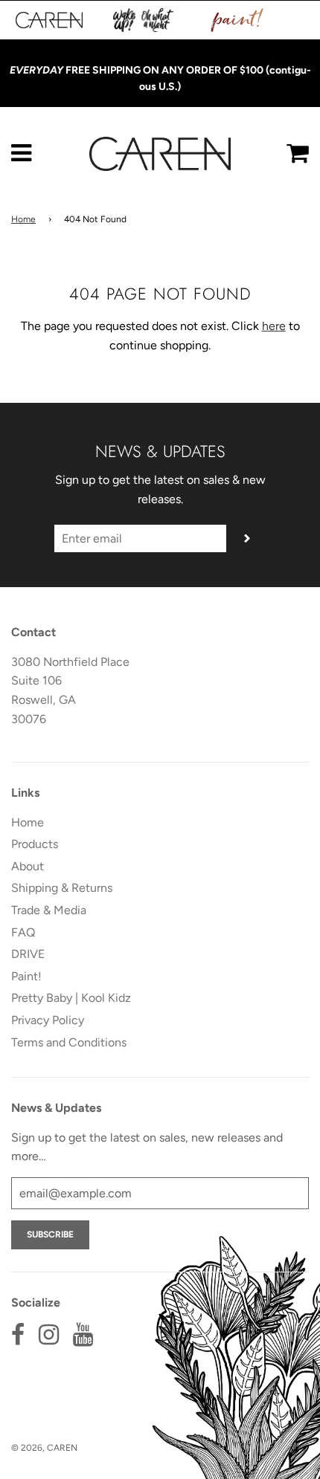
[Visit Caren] (49, 20)
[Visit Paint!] (237, 20)
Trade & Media (48, 910)
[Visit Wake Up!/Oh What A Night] (143, 20)
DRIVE (28, 954)
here (274, 326)
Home (23, 219)
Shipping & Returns (61, 888)
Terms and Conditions (69, 1042)
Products (34, 844)
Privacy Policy (47, 1020)
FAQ (23, 932)
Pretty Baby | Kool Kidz (71, 998)
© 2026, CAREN (44, 1448)
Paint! (26, 976)
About (27, 866)
